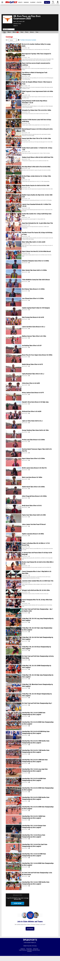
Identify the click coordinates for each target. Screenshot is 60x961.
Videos (22, 32)
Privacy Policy (29, 948)
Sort (7, 40)
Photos (26, 32)
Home (4, 32)
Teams (37, 32)
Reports (15, 32)
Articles (32, 32)
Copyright (29, 942)
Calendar (32, 2)
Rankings (26, 2)
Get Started (30, 928)
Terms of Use (35, 948)
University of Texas (17, 23)
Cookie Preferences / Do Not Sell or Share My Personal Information (29, 951)
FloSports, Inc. (33, 942)
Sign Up (47, 2)
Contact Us (23, 948)
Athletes (39, 2)
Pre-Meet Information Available (28, 40)
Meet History (5, 29)
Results (20, 2)
